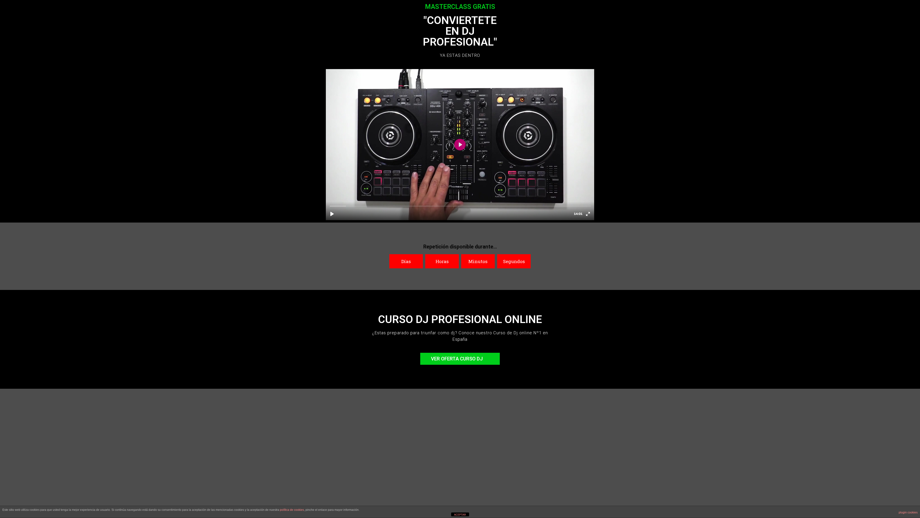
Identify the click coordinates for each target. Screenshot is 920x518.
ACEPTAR (460, 514)
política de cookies (292, 510)
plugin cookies (908, 512)
